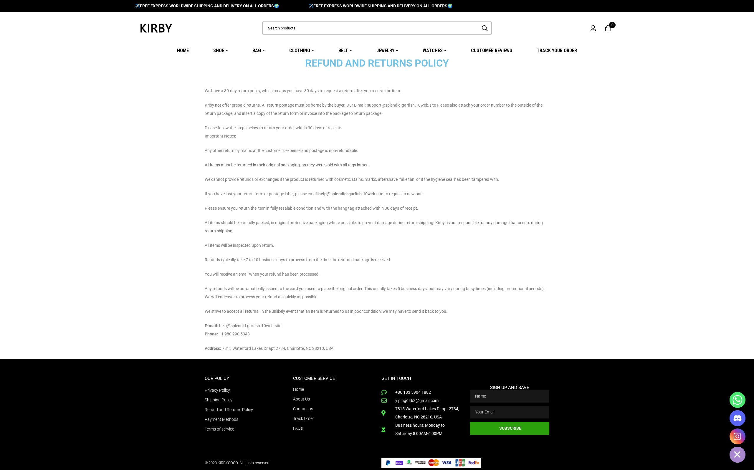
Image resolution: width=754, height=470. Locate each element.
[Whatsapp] (737, 400)
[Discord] (737, 418)
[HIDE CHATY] (737, 455)
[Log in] (593, 28)
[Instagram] (737, 436)
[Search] (485, 28)
